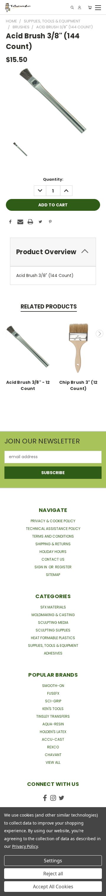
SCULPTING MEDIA (53, 622)
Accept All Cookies (53, 886)
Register (63, 566)
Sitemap (53, 574)
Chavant (53, 754)
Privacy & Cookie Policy (53, 520)
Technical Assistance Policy (53, 528)
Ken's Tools (53, 708)
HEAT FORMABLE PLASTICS (53, 637)
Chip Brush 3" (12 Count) (78, 385)
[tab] (53, 252)
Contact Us (53, 559)
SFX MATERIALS (53, 607)
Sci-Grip (53, 701)
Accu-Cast (53, 739)
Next (99, 333)
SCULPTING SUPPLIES (53, 630)
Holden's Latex (53, 731)
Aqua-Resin (53, 724)
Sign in (41, 566)
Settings (53, 860)
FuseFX (53, 693)
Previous (7, 333)
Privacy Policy (25, 846)
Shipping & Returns (53, 543)
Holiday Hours (53, 551)
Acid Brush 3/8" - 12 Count (28, 385)
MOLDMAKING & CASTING (53, 614)
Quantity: (53, 179)
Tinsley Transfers (53, 716)
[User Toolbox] (79, 7)
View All (53, 762)
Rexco (53, 747)
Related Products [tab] (49, 307)
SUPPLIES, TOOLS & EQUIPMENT (53, 645)
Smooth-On (53, 685)
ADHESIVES (53, 653)
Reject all (53, 873)
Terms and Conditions (53, 536)
